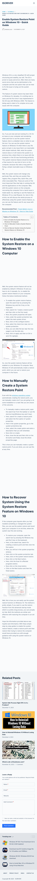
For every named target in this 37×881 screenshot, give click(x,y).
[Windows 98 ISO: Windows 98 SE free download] (5, 857)
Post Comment (9, 825)
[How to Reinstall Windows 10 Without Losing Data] (18, 720)
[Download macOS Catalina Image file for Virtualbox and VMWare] (5, 850)
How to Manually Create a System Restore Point (18, 225)
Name (6, 784)
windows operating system (21, 395)
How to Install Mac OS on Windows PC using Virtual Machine (21, 864)
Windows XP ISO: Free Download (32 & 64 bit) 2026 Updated (22, 843)
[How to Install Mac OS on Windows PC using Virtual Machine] (5, 864)
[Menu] (34, 3)
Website (6, 796)
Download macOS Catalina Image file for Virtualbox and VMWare (21, 850)
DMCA (22, 873)
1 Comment (19, 764)
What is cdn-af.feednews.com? (13, 762)
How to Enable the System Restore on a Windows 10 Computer (16, 221)
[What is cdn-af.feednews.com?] (18, 750)
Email (6, 790)
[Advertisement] (18, 52)
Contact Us (30, 873)
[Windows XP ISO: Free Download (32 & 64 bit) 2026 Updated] (5, 843)
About (5, 873)
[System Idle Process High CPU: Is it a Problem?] (18, 691)
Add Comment (9, 802)
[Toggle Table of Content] (31, 217)
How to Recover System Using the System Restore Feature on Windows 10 (18, 229)
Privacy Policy (14, 873)
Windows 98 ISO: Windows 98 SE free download (21, 857)
